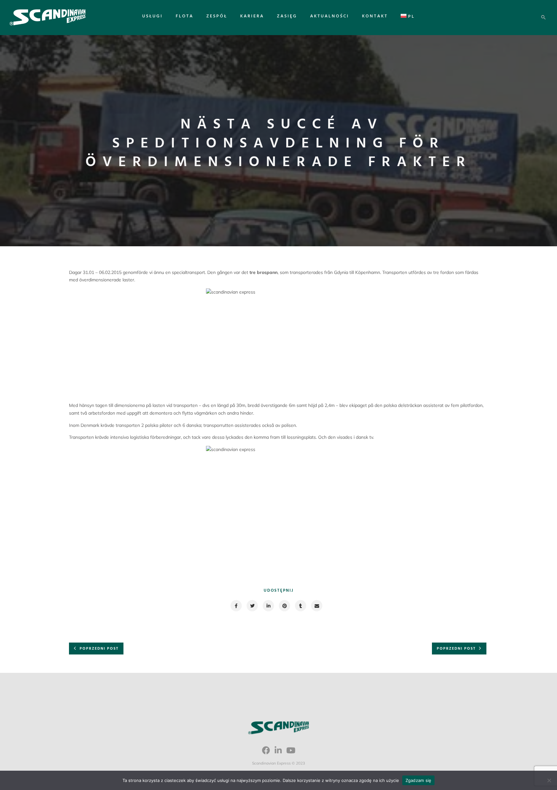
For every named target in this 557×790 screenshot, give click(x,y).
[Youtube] (291, 753)
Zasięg (287, 16)
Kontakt (375, 16)
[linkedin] (268, 605)
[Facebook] (266, 753)
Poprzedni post (99, 648)
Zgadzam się (419, 780)
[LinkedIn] (278, 753)
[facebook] (235, 605)
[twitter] (252, 605)
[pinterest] (284, 605)
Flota (184, 16)
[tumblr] (300, 605)
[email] (316, 605)
